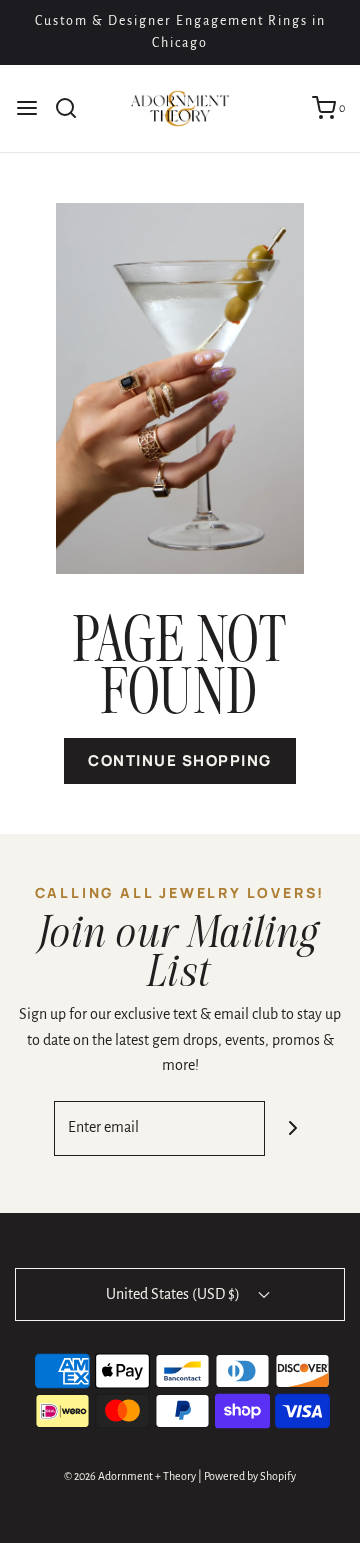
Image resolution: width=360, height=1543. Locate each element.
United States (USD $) (174, 1294)
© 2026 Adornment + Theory (130, 1476)
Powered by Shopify (250, 1476)
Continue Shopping (180, 760)
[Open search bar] (73, 108)
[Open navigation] (27, 108)
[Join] (292, 1128)
